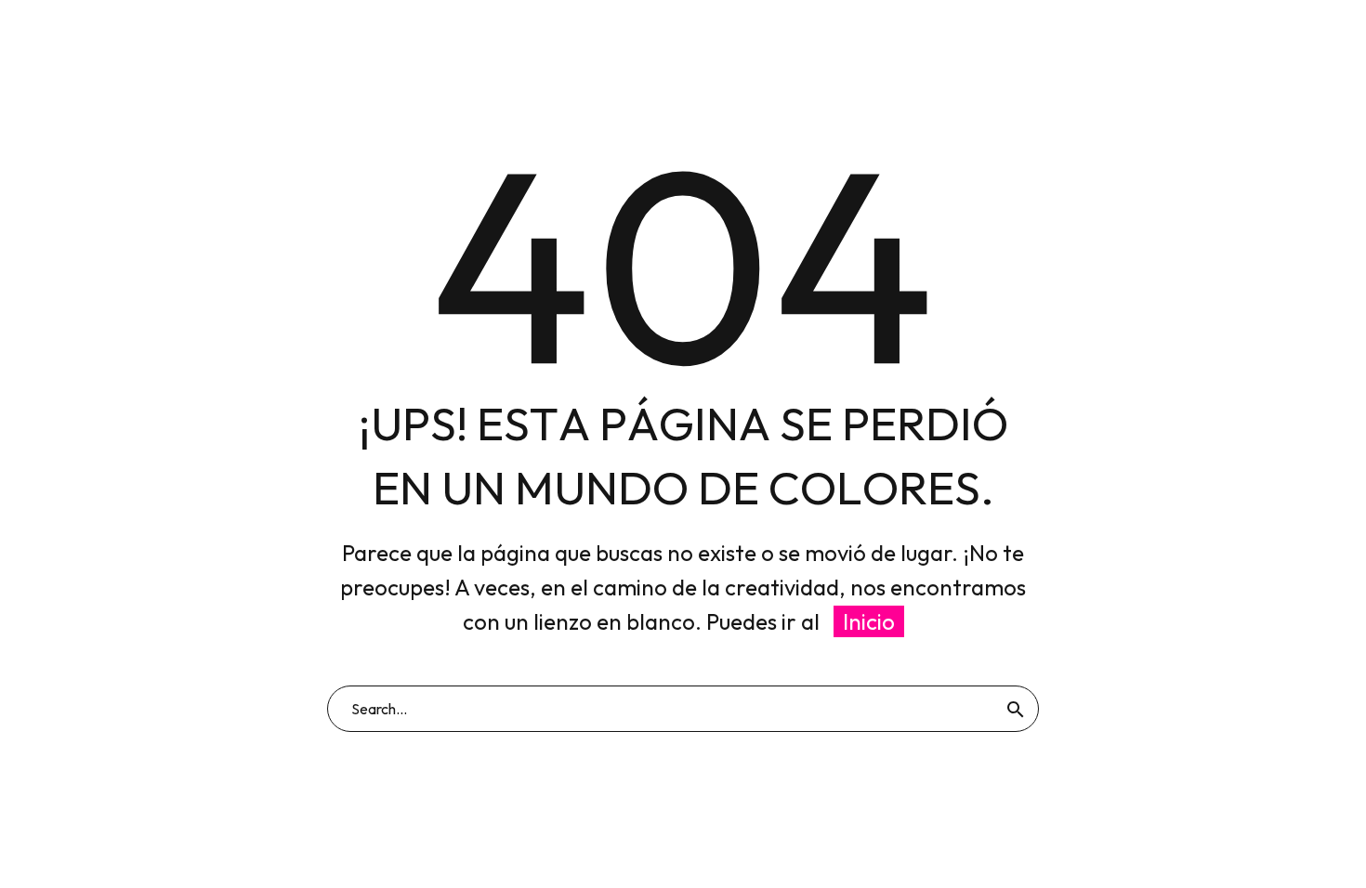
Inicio (869, 621)
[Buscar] (1015, 709)
